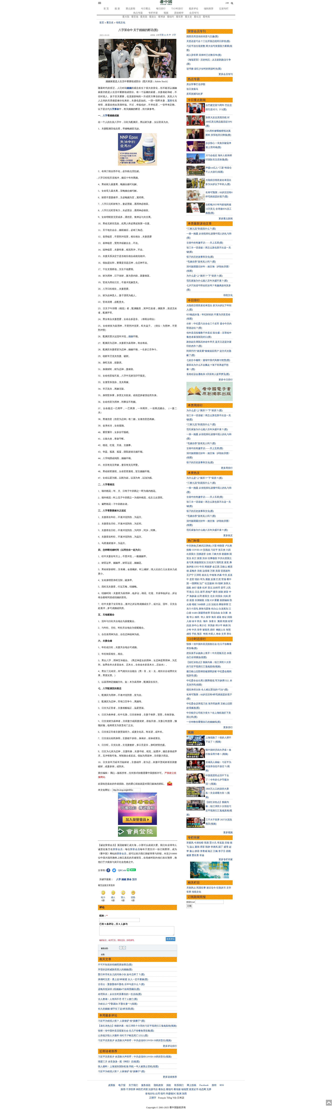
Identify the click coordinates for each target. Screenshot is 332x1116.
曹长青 (195, 855)
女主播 (224, 613)
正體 (227, 3)
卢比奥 (228, 545)
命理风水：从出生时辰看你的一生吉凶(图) (120, 994)
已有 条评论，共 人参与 (113, 924)
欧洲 (179, 1093)
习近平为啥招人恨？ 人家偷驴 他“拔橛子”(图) (121, 1021)
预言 (199, 634)
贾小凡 (212, 842)
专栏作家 (153, 13)
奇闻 (205, 634)
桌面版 (111, 1085)
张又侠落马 (192, 89)
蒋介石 (203, 625)
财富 (226, 592)
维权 (194, 604)
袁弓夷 (189, 562)
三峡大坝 (216, 554)
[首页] (166, 4)
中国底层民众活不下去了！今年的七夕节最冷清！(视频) (217, 779)
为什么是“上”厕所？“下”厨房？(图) (204, 275)
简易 (206, 842)
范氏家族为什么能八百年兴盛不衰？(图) (207, 280)
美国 (217, 571)
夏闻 (197, 847)
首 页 (106, 8)
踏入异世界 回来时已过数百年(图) (203, 55)
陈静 (207, 847)
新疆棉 (225, 554)
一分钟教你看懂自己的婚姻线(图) (203, 722)
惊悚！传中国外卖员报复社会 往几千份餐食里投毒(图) (126, 1030)
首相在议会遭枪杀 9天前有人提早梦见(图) (208, 374)
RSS (222, 1085)
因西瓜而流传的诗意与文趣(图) (202, 36)
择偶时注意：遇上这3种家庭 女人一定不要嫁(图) (123, 979)
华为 (202, 579)
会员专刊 (194, 13)
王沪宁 (189, 575)
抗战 (188, 625)
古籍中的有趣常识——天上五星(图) (204, 242)
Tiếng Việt (172, 1097)
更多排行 (228, 727)
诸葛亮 (205, 629)
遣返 (219, 617)
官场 (223, 579)
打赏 (162, 35)
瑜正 (210, 851)
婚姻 (130, 336)
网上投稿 (191, 1085)
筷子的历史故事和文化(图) (200, 257)
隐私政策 (158, 1085)
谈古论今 (211, 887)
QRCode (122, 870)
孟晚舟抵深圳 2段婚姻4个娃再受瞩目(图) (119, 989)
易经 (212, 629)
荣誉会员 (118, 849)
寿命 (218, 634)
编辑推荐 (208, 8)
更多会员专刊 (226, 74)
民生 (199, 621)
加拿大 (227, 583)
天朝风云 (191, 887)
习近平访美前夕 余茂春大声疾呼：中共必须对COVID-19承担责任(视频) (134, 1040)
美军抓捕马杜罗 (194, 94)
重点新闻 (130, 8)
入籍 (188, 621)
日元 (197, 592)
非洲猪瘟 (199, 600)
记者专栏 (224, 8)
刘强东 (218, 596)
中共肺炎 (191, 545)
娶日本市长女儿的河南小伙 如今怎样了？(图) (121, 974)
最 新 (117, 8)
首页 (101, 22)
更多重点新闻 (226, 218)
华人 (191, 617)
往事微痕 (212, 558)
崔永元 (205, 575)
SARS (195, 613)
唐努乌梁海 (204, 608)
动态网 (202, 1089)
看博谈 (161, 16)
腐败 (207, 579)
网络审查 (223, 604)
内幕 (219, 575)
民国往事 (201, 887)
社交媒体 (209, 583)
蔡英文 (205, 596)
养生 (229, 634)
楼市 (215, 592)
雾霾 (216, 600)
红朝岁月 (221, 887)
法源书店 (153, 1089)
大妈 (225, 596)
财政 (220, 592)
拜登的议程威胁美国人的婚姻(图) (115, 969)
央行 (194, 587)
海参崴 (192, 596)
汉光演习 (211, 562)
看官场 (134, 16)
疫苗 (199, 558)
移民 (197, 617)
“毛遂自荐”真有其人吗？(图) (201, 261)
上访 (208, 604)
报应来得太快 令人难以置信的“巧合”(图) (207, 689)
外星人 (211, 634)
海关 (213, 617)
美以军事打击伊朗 (195, 84)
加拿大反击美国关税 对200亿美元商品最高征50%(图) (219, 121)
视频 (166, 13)
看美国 (143, 16)
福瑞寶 (184, 1089)
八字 (112, 109)
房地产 (208, 592)
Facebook (204, 1085)
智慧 (228, 629)
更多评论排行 (170, 1046)
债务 (199, 587)
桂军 (230, 621)
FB (216, 583)
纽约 (163, 1093)
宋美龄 (211, 625)
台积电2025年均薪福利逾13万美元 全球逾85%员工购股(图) (218, 208)
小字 (174, 35)
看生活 (197, 16)
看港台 (152, 16)
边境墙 (205, 571)
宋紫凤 (189, 842)
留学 (208, 617)
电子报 (121, 1085)
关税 (199, 571)
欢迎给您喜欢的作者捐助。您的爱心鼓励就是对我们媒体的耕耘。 (132, 783)
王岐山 (223, 566)
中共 (201, 566)
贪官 (191, 579)
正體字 (152, 1097)
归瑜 (227, 842)
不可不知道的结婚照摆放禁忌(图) (115, 964)
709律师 (201, 604)
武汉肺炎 (206, 545)
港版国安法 (200, 562)
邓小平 (218, 625)
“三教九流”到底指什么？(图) (201, 228)
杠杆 (204, 587)
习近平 (214, 550)
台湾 (199, 596)
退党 (226, 562)
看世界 (179, 16)
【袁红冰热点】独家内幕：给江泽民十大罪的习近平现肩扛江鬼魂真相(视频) (137, 1025)
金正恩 (215, 566)
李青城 (203, 851)
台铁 (208, 554)
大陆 (207, 600)
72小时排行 (177, 8)
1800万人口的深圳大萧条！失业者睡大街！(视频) (218, 792)
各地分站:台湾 (152, 1093)
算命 (116, 109)
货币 (223, 587)
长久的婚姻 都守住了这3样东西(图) (116, 1008)
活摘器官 (201, 554)
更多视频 (228, 832)
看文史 (188, 16)
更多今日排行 (226, 379)
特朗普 (220, 545)
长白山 (214, 608)
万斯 (212, 571)
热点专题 (138, 13)
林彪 (225, 625)
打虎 (218, 579)
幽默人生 (220, 629)
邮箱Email (190, 902)
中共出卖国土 (225, 558)
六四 (228, 550)
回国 (229, 617)
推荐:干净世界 (128, 1089)
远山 (191, 847)
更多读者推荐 (170, 1077)
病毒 (188, 550)
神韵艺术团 (142, 1089)
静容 (197, 851)
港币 (202, 592)
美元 (210, 587)
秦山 (191, 851)
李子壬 (221, 851)
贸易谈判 (226, 571)
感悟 (188, 634)
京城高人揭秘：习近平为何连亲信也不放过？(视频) (218, 766)
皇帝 (199, 629)
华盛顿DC (171, 1093)
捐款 (168, 1085)
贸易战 (206, 550)
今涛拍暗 (198, 842)
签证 (224, 617)
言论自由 (215, 613)
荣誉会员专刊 (197, 31)
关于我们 (133, 1085)
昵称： (103, 915)
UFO (196, 566)
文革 (223, 634)
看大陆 (125, 16)
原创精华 (179, 13)
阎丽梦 (208, 566)
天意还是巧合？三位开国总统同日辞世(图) (208, 41)
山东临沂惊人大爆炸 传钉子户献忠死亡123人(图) (123, 1035)
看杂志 (161, 1089)
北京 (212, 596)
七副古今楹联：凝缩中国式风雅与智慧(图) (208, 360)
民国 (225, 621)
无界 (209, 1089)
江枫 (215, 851)
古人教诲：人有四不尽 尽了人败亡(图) (118, 999)
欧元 (191, 592)
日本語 (180, 1097)
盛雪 (226, 847)
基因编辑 (224, 600)
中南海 (212, 575)
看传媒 (177, 1089)
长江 (194, 558)
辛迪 (201, 855)
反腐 (213, 579)
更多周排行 (227, 468)
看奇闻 (206, 16)
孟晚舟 (192, 571)
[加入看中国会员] (137, 824)
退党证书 (193, 1089)
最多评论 (193, 8)
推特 (214, 1085)
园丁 (220, 847)
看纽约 (170, 16)
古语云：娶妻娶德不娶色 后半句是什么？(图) (121, 984)
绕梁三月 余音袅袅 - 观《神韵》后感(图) (119, 1061)
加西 (184, 1093)
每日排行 (160, 8)
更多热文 (228, 535)
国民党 (219, 562)
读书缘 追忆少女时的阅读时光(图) (203, 68)
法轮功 (214, 604)
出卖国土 (191, 554)
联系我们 (179, 1085)
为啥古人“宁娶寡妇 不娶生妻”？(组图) (117, 1004)
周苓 (202, 847)
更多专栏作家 (226, 859)
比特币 (216, 587)
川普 (214, 545)
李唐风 (214, 847)
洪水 (204, 558)
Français (162, 1097)
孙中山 (195, 625)
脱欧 (188, 587)
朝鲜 (220, 583)
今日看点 (145, 8)
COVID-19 (197, 550)
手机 (194, 634)
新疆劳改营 (204, 613)
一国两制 (194, 583)
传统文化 (120, 22)
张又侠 (221, 550)
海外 (205, 621)
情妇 (197, 579)
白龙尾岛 (223, 608)
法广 (201, 583)
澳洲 (219, 621)
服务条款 (146, 1085)
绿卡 (194, 621)
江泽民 (197, 575)
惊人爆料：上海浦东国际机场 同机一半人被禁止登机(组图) (128, 1066)
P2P (212, 600)
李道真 (220, 842)
